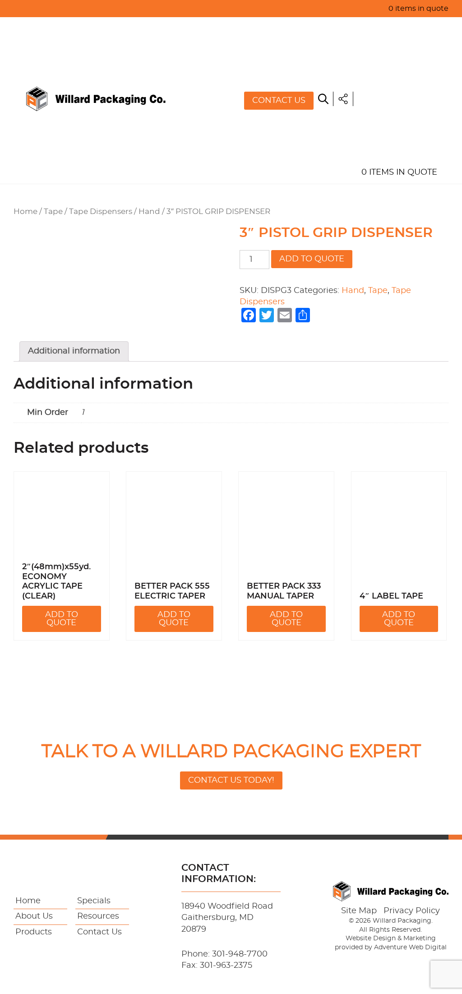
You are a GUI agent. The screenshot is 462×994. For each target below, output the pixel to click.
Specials (380, 89)
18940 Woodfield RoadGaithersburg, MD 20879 (227, 917)
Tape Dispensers (100, 211)
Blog (372, 131)
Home (373, 27)
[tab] (74, 351)
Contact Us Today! (231, 780)
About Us (381, 48)
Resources (385, 110)
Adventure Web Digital (410, 947)
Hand (149, 211)
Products (383, 69)
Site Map (359, 911)
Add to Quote (311, 259)
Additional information (74, 351)
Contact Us (278, 101)
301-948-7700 (240, 954)
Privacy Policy (411, 911)
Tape (53, 211)
